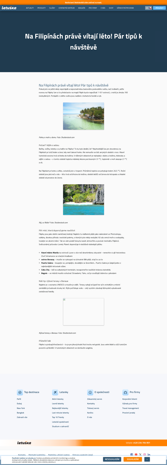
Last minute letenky (60, 412)
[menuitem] (30, 8)
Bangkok (20, 412)
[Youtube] (136, 454)
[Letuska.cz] (9, 8)
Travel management (130, 408)
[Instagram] (144, 454)
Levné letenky (58, 403)
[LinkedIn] (149, 454)
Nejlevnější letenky (60, 408)
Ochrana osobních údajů (82, 455)
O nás (89, 417)
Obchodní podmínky (36, 455)
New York (21, 408)
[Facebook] (132, 454)
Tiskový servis (93, 408)
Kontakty (91, 403)
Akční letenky (57, 399)
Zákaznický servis (94, 399)
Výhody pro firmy (129, 403)
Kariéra (90, 412)
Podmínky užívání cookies (59, 455)
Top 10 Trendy (58, 417)
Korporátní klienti (129, 399)
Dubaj (19, 403)
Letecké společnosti (60, 421)
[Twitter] (140, 454)
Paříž (19, 399)
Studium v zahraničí (60, 426)
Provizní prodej (128, 412)
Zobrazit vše (22, 417)
